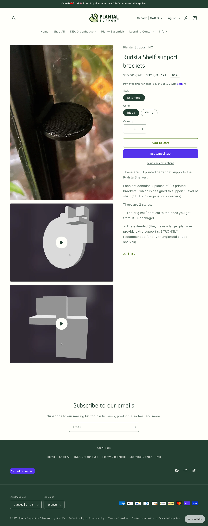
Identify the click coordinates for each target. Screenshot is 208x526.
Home (51, 457)
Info (158, 457)
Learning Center (141, 457)
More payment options (160, 163)
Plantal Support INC (30, 518)
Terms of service (118, 518)
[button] (14, 18)
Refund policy (77, 518)
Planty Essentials (114, 457)
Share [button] (132, 253)
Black (131, 112)
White (149, 112)
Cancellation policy (169, 518)
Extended (134, 97)
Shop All (65, 457)
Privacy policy (96, 518)
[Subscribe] (134, 427)
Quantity (128, 121)
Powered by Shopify (53, 518)
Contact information (143, 518)
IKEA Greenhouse (86, 457)
